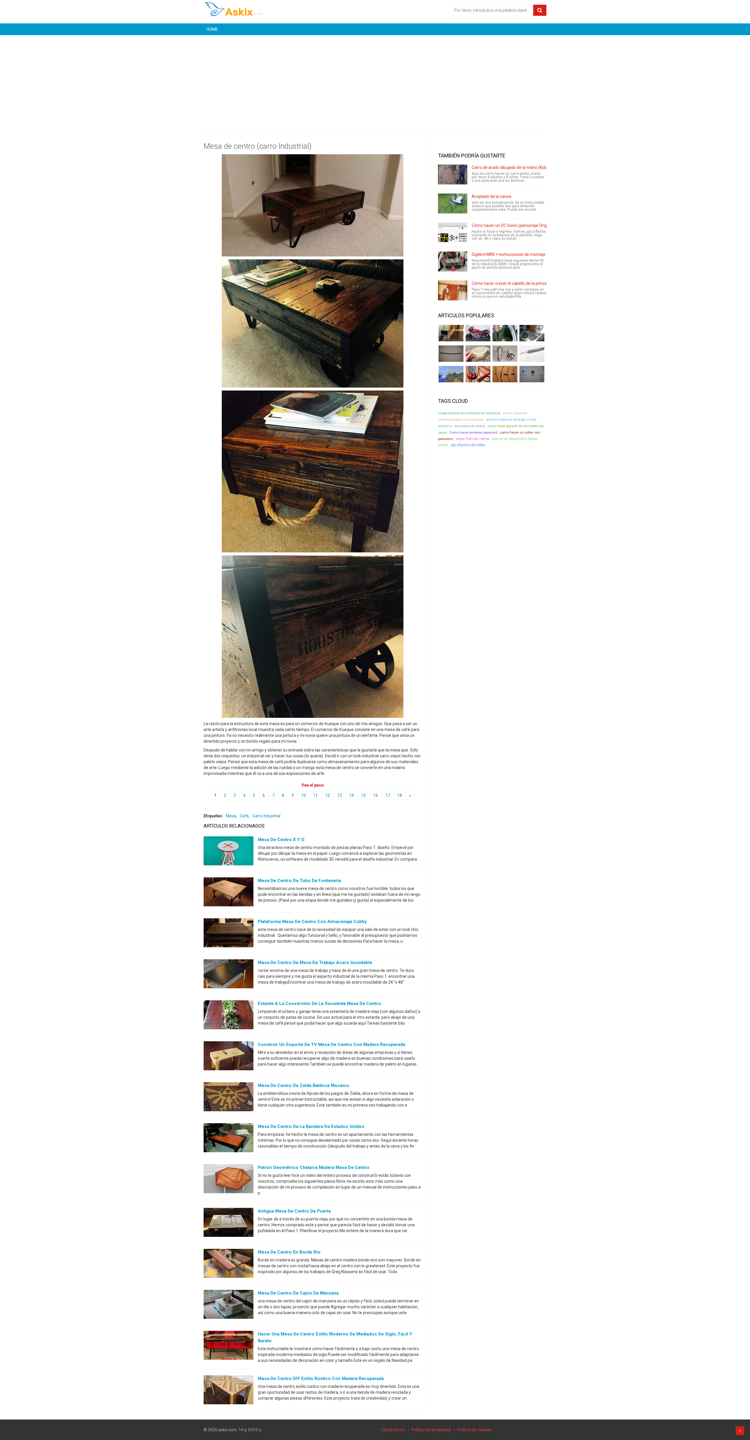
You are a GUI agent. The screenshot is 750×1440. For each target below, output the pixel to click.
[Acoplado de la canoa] (452, 203)
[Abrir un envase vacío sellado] (478, 353)
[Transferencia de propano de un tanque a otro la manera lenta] (532, 333)
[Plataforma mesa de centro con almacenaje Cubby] (228, 934)
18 (399, 795)
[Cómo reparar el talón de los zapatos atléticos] (505, 333)
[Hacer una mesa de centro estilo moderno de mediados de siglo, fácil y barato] (228, 1346)
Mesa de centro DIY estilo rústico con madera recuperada (321, 1378)
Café (244, 816)
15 (363, 795)
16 (375, 795)
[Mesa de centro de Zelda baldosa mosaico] (228, 1098)
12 (327, 795)
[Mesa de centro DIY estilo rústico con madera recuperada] (228, 1391)
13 (339, 795)
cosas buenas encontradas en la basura (469, 413)
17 (387, 795)
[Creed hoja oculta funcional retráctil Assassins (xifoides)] (532, 353)
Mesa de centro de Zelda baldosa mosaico (303, 1085)
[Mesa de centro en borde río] (228, 1264)
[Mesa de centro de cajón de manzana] (228, 1305)
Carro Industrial (266, 816)
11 (315, 795)
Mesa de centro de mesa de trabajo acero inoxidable (315, 962)
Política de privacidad (431, 1429)
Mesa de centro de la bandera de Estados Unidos (311, 1126)
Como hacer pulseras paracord (473, 432)
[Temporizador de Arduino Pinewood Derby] (451, 333)
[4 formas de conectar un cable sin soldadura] (505, 374)
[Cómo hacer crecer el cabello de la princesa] (452, 290)
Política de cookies (474, 1429)
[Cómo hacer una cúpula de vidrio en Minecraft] (451, 374)
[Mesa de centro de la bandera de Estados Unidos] (228, 1139)
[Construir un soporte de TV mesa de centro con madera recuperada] (228, 1057)
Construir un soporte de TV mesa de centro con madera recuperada (331, 1044)
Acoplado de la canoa (491, 196)
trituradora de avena (469, 426)
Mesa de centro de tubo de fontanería (299, 880)
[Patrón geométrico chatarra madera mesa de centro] (228, 1180)
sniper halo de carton (473, 439)
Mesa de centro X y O (281, 839)
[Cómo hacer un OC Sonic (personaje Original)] (452, 232)
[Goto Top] (740, 1431)
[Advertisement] (375, 79)
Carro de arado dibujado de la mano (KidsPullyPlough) (521, 167)
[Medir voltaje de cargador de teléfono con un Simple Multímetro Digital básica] (478, 374)
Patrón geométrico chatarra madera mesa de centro (313, 1167)
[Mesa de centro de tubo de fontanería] (228, 893)
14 (351, 795)
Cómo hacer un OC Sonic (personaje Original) (513, 225)
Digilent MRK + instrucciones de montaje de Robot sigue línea (528, 254)
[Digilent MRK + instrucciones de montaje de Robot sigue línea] (452, 261)
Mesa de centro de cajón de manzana (298, 1293)
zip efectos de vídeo (468, 445)
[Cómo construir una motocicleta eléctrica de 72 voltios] (478, 333)
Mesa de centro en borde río (289, 1252)
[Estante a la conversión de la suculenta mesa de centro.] (228, 1016)
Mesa (231, 816)
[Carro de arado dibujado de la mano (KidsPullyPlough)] (452, 174)
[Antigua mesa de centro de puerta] (228, 1223)
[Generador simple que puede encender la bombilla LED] (532, 374)
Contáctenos (393, 1429)
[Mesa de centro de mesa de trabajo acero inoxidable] (228, 975)
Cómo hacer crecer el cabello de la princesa (511, 283)
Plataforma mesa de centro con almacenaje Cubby (312, 921)
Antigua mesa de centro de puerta (294, 1211)
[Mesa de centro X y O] (228, 852)
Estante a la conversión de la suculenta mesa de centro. (320, 1003)
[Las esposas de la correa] (451, 353)
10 (303, 795)
